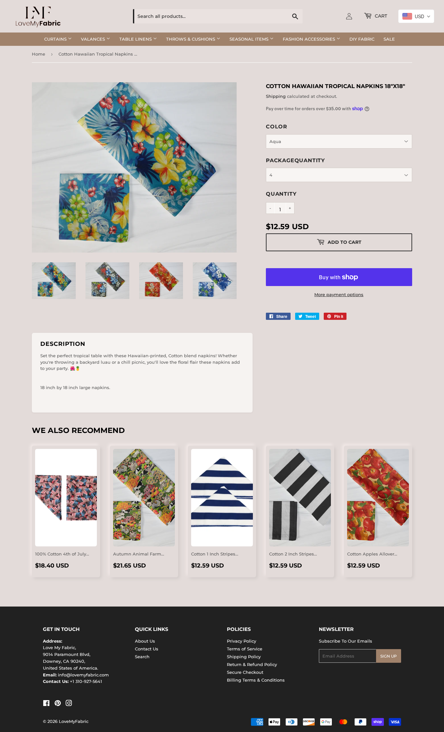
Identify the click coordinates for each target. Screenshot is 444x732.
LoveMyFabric (73, 721)
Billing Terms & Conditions (256, 680)
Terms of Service (244, 648)
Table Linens (136, 39)
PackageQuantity (295, 160)
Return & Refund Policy (252, 664)
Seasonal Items (249, 39)
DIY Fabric (361, 39)
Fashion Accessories (309, 39)
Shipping (276, 96)
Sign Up (388, 656)
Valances (93, 39)
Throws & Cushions (191, 39)
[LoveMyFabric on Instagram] (69, 704)
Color (276, 127)
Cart (380, 16)
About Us (145, 641)
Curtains (56, 39)
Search (142, 656)
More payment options (338, 294)
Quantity (281, 194)
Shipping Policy (244, 656)
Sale (389, 39)
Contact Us (146, 648)
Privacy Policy (241, 641)
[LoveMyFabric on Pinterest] (57, 704)
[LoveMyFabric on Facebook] (46, 704)
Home (38, 54)
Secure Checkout (245, 672)
